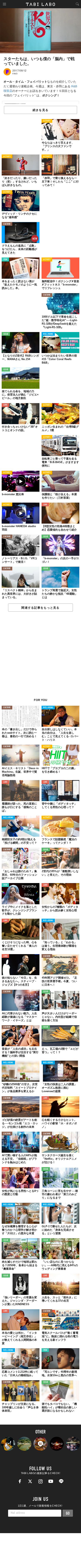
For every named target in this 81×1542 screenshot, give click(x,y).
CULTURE (7, 224)
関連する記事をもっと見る (40, 607)
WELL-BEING (48, 334)
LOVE (5, 405)
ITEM (5, 260)
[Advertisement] (40, 657)
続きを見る (40, 110)
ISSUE (5, 334)
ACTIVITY (46, 121)
